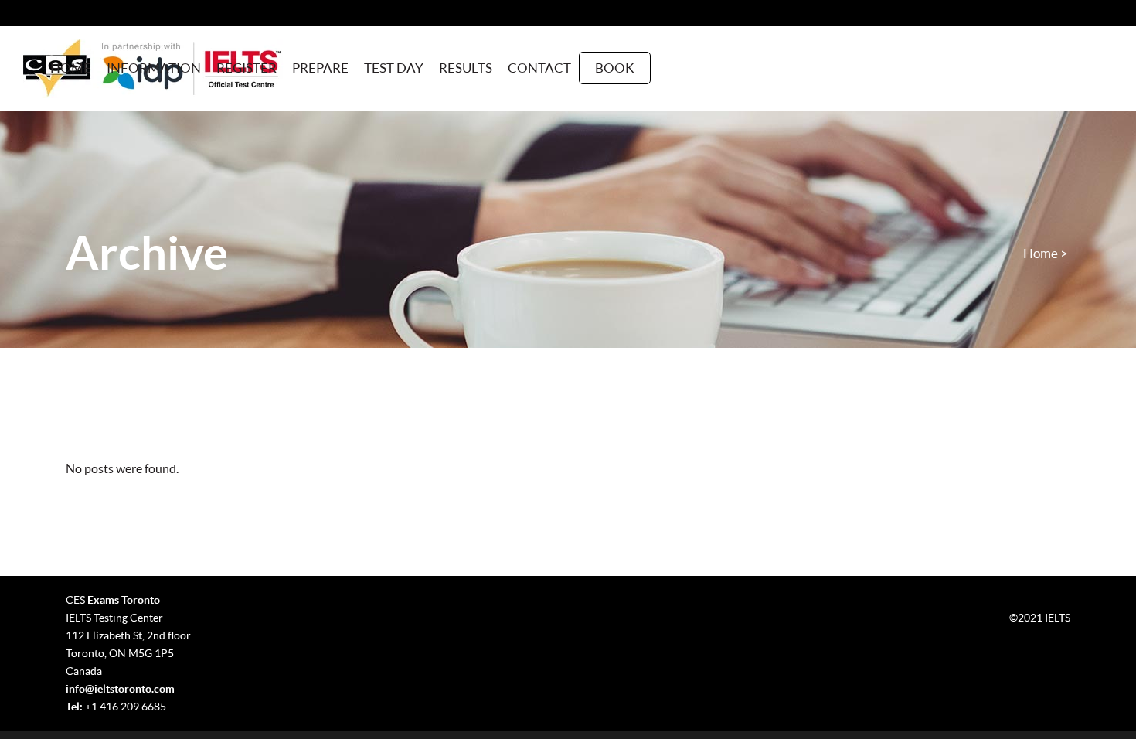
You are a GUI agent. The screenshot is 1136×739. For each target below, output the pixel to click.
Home (1040, 253)
